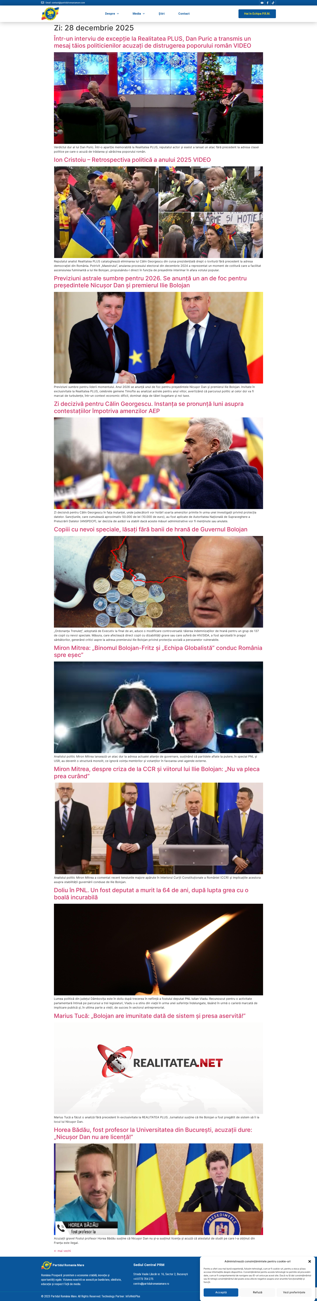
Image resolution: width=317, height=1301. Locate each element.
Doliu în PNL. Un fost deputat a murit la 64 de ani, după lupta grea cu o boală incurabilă (151, 894)
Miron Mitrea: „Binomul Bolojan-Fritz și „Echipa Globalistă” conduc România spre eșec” (158, 651)
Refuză (257, 1292)
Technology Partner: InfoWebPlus (120, 1296)
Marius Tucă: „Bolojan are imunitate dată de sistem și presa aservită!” (150, 1015)
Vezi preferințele (294, 1292)
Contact (184, 13)
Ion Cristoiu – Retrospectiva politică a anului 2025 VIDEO (132, 159)
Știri (161, 13)
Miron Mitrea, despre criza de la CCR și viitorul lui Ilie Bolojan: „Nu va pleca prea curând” (157, 772)
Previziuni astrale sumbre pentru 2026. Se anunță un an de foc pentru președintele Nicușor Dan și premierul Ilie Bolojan (150, 282)
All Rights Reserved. (89, 1296)
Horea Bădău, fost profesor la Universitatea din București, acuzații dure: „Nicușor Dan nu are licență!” (153, 1133)
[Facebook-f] (267, 2)
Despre (110, 13)
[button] (309, 1261)
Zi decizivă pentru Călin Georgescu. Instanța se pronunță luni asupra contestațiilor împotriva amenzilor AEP (149, 407)
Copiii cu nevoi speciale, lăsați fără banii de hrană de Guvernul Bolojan (150, 529)
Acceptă (221, 1292)
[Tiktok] (273, 2)
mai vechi (62, 1251)
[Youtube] (262, 2)
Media (137, 13)
